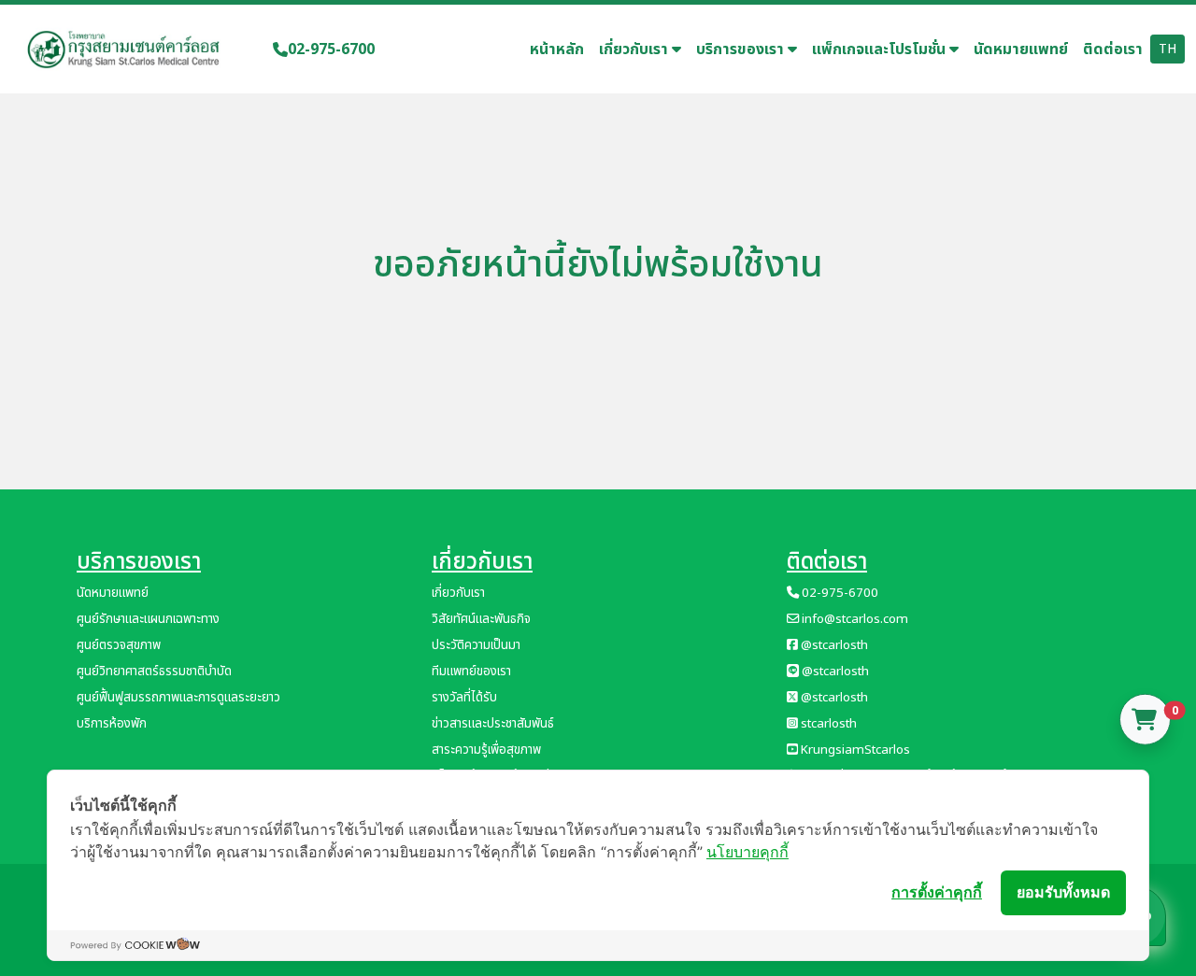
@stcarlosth (833, 645)
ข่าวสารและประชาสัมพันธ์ (493, 723)
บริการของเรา (742, 49)
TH (1167, 49)
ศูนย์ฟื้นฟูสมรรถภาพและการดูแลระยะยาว (178, 697)
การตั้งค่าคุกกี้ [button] (936, 892)
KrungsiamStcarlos (854, 750)
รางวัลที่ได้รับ (464, 697)
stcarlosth (827, 723)
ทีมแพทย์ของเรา (471, 671)
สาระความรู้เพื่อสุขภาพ (486, 750)
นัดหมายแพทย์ (1021, 49)
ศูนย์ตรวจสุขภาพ (119, 645)
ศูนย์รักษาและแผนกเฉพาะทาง (148, 619)
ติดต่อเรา (1113, 49)
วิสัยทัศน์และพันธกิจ (481, 619)
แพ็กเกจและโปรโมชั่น (880, 49)
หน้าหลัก (557, 49)
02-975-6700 (331, 49)
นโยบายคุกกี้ (747, 851)
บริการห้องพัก (112, 723)
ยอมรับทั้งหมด (1063, 892)
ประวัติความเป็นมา (476, 645)
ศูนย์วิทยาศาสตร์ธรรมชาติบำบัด (154, 671)
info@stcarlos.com (853, 619)
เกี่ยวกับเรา (635, 49)
